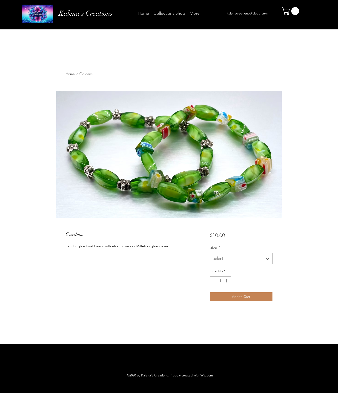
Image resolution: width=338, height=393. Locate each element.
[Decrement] (213, 280)
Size (215, 247)
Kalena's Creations (86, 13)
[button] (291, 11)
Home (70, 73)
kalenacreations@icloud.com (247, 13)
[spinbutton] (220, 280)
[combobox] (241, 258)
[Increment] (227, 280)
